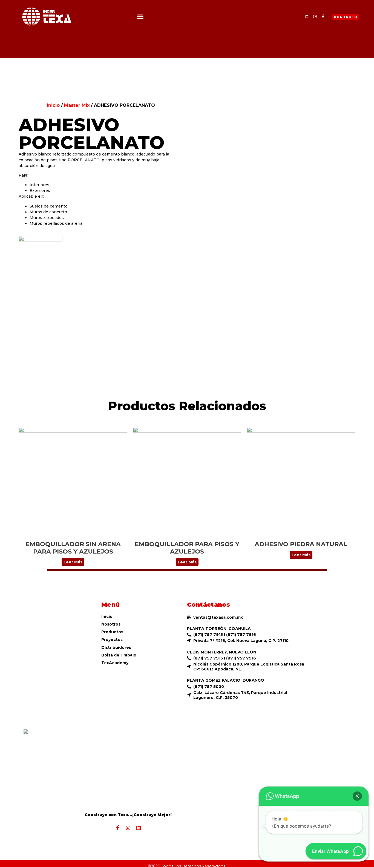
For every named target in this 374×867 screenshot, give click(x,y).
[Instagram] (315, 16)
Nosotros (110, 624)
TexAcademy (114, 662)
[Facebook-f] (323, 16)
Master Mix (77, 105)
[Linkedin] (306, 16)
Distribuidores (116, 647)
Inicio (53, 105)
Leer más (73, 562)
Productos (112, 631)
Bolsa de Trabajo (118, 655)
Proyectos (112, 639)
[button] (140, 16)
